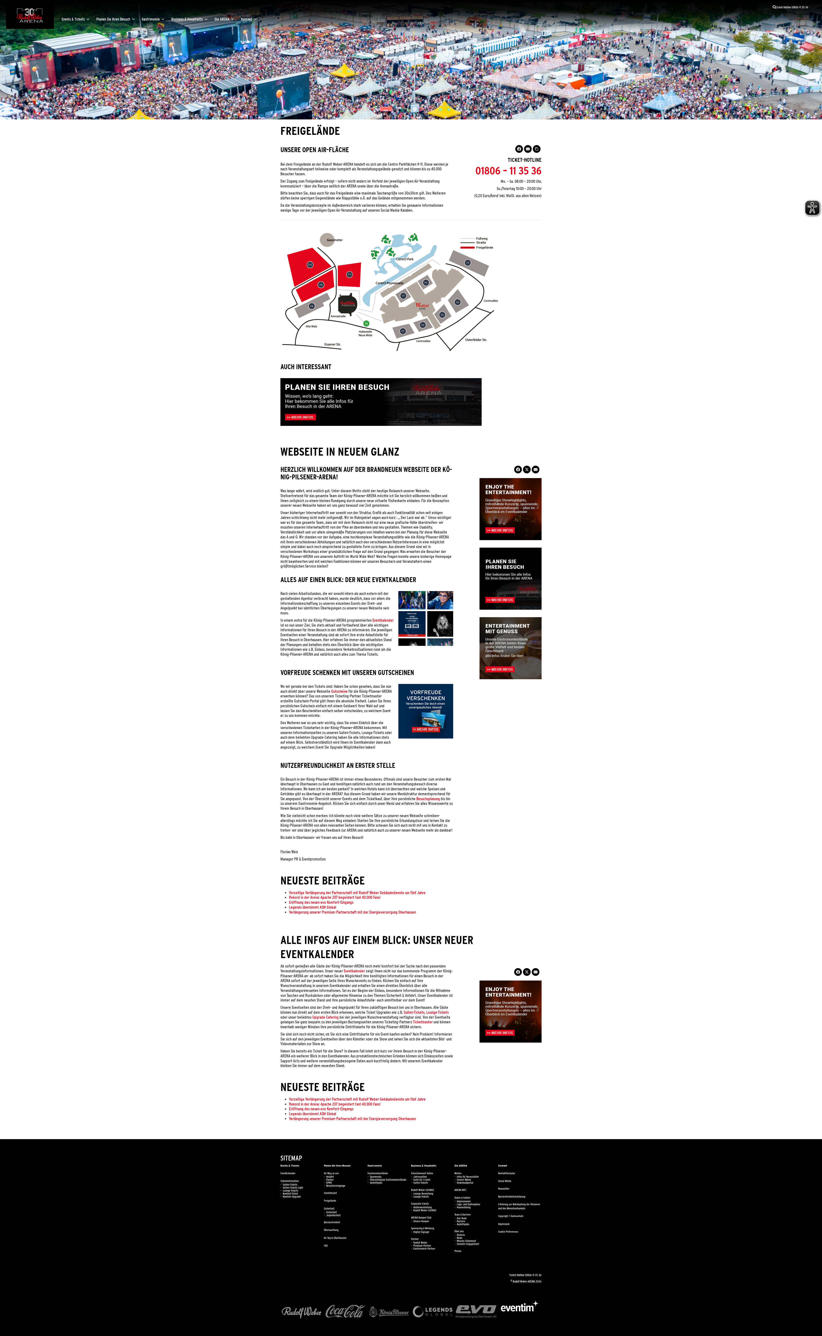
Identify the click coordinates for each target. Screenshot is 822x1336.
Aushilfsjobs (376, 1182)
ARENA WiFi (460, 1190)
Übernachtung (331, 1230)
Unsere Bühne (464, 1179)
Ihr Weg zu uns (331, 1173)
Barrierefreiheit (332, 1222)
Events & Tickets (73, 19)
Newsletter (503, 1188)
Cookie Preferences (508, 1231)
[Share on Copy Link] (537, 149)
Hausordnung (464, 1207)
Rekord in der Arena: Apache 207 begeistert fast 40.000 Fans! (335, 897)
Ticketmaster (423, 1021)
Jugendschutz (333, 1215)
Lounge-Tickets (437, 1012)
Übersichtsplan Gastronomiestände (388, 1179)
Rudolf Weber (420, 1242)
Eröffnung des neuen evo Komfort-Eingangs (321, 902)
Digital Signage (421, 1231)
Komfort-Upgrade (292, 1196)
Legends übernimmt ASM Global (312, 907)
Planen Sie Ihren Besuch (113, 19)
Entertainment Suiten (422, 1173)
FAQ (326, 1245)
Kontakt (246, 19)
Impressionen (464, 1201)
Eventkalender (383, 620)
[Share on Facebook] (519, 149)
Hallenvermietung (422, 1207)
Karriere (461, 1221)
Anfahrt (330, 1176)
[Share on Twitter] (527, 469)
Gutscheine (339, 691)
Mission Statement (466, 1240)
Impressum (503, 1224)
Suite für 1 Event (421, 1179)
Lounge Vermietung (423, 1193)
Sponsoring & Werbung (422, 1228)
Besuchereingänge (335, 1185)
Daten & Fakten (462, 1197)
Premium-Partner (422, 1245)
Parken (330, 1179)
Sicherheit (329, 1208)
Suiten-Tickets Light (293, 1187)
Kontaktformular (506, 1173)
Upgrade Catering (325, 1017)
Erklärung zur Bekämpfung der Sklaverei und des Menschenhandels (519, 1206)
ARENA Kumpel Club (421, 1217)
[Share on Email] (528, 149)
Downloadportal (465, 1182)
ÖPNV (329, 1182)
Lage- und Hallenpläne (468, 1204)
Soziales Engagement (468, 1243)
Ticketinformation (289, 1181)
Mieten (458, 1173)
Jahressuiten (420, 1176)
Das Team (462, 1218)
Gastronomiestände (378, 1173)
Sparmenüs (375, 1176)
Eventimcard (330, 1193)
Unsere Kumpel (421, 1221)
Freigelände (330, 1200)
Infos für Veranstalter (468, 1176)
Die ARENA (221, 19)
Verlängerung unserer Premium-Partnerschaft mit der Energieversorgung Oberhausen (352, 912)
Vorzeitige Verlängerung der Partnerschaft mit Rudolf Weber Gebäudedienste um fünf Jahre (357, 892)
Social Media (504, 1181)
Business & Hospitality (187, 19)
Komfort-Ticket (290, 1193)
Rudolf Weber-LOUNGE (422, 1190)
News (459, 1237)
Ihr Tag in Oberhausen (335, 1237)
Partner (415, 1239)
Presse (457, 1251)
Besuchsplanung (428, 798)
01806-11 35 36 (533, 1275)
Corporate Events (420, 1203)
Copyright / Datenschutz (510, 1216)
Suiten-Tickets (414, 1012)
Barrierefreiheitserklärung (511, 1196)
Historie (461, 1234)
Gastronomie (151, 19)
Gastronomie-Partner (424, 1248)
